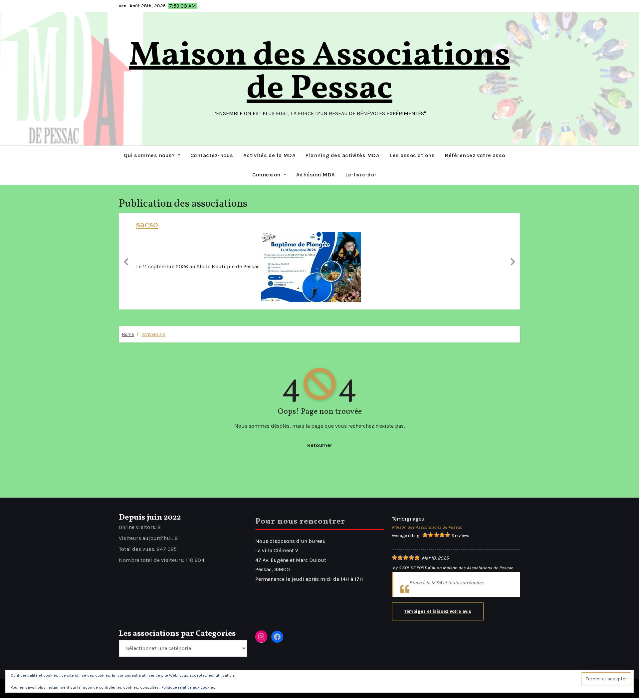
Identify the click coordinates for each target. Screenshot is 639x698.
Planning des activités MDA (342, 155)
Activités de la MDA (269, 155)
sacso (147, 224)
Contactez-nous (211, 155)
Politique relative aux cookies (188, 687)
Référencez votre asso (475, 155)
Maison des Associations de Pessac (319, 73)
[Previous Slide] (126, 261)
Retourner (319, 446)
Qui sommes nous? (150, 155)
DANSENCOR (153, 335)
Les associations (412, 155)
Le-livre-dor (361, 174)
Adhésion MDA (315, 174)
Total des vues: (138, 550)
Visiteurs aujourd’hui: (147, 539)
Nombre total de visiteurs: (152, 561)
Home (128, 335)
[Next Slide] (513, 261)
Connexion (267, 174)
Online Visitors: (138, 528)
